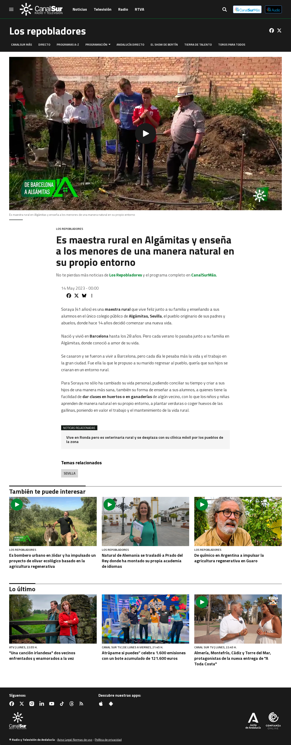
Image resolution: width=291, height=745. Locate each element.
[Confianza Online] (273, 721)
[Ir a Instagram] (32, 703)
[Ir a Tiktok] (62, 703)
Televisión (102, 9)
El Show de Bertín (164, 44)
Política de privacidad (108, 739)
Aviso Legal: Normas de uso (74, 739)
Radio (123, 9)
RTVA (139, 9)
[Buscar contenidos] (224, 10)
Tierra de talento (198, 44)
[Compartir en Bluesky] (84, 295)
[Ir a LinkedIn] (42, 703)
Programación (96, 44)
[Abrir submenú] (109, 44)
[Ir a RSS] (82, 703)
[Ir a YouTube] (52, 703)
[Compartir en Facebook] (68, 295)
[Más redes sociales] (91, 295)
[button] (145, 133)
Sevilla (69, 473)
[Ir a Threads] (72, 703)
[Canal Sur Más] (247, 9)
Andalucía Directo (130, 44)
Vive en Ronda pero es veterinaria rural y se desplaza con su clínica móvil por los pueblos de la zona (144, 439)
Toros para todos (231, 44)
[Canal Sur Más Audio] (273, 9)
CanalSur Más (21, 44)
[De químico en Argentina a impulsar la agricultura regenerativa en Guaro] (238, 521)
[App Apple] (101, 703)
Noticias (80, 9)
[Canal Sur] (41, 9)
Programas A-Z (68, 44)
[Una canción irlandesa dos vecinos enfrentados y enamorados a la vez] (53, 619)
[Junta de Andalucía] (253, 721)
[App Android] (111, 703)
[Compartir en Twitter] (76, 295)
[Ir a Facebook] (271, 30)
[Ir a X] (279, 30)
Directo (44, 44)
